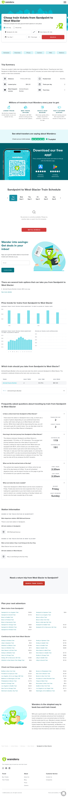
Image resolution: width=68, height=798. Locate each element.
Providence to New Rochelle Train (45, 678)
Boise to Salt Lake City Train (43, 622)
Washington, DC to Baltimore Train (45, 691)
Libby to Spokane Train (7, 643)
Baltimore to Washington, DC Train (10, 678)
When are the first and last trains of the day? (17, 463)
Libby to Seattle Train (42, 657)
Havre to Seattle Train (42, 645)
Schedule (6, 52)
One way (8, 27)
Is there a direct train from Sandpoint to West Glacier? (20, 414)
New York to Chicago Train (8, 688)
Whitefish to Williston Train (8, 645)
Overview (17, 52)
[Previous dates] (7, 198)
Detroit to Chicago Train (7, 683)
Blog (25, 779)
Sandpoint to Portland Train (8, 629)
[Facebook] (6, 768)
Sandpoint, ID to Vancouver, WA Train (46, 627)
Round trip (18, 27)
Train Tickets (4, 746)
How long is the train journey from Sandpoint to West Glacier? (22, 434)
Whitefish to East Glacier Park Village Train (12, 660)
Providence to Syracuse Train (9, 673)
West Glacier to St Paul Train (9, 650)
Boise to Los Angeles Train (43, 615)
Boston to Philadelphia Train (43, 671)
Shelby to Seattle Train (42, 643)
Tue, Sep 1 (10, 37)
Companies (49, 779)
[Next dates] (60, 198)
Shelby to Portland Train (7, 640)
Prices (28, 52)
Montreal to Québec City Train (9, 691)
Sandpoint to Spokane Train (43, 612)
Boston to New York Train (43, 676)
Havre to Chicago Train (7, 655)
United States (14, 746)
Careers (26, 785)
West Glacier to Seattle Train (44, 653)
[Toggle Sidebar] (65, 2)
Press (25, 782)
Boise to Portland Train (7, 619)
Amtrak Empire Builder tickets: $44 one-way (16, 289)
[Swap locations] (34, 32)
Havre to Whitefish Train (8, 648)
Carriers (39, 52)
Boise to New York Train (42, 619)
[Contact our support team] (63, 793)
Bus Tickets (5, 777)
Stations (61, 52)
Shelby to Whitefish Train (8, 653)
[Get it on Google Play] (55, 167)
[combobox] (17, 32)
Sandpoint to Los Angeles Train (10, 612)
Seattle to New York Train (43, 686)
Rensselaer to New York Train (44, 683)
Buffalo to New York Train (8, 671)
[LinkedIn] (9, 768)
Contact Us (49, 777)
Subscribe (8, 270)
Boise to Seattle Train (7, 617)
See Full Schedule (34, 230)
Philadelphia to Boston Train (9, 681)
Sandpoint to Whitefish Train (9, 627)
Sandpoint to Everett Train (8, 615)
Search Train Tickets (34, 583)
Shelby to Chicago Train (42, 655)
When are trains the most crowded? (14, 483)
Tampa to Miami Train (42, 681)
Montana (22, 746)
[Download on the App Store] (40, 167)
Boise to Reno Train (41, 617)
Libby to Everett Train (42, 660)
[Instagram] (3, 768)
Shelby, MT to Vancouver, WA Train (10, 657)
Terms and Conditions (53, 792)
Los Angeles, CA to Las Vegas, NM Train (12, 676)
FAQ (50, 52)
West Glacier (31, 746)
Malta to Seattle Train (41, 648)
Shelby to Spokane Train (42, 640)
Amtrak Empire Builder (10, 383)
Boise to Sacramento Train (8, 622)
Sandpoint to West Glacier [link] (44, 746)
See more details (6, 292)
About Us (26, 777)
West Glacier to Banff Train (43, 650)
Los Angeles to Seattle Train (9, 686)
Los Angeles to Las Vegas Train (44, 688)
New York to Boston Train (43, 673)
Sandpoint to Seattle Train (43, 624)
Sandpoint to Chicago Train (8, 624)
